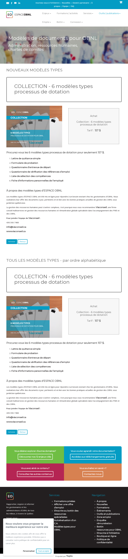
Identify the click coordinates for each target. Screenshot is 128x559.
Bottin (60, 22)
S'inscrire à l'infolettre (108, 533)
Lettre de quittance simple (25, 158)
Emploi (45, 22)
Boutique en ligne (106, 536)
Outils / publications (109, 13)
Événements (104, 510)
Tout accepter (43, 551)
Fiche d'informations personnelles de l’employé (37, 180)
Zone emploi (104, 517)
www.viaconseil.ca (16, 231)
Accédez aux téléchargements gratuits (93, 456)
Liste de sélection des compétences (31, 176)
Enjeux (45, 13)
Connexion (75, 22)
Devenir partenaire (81, 3)
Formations (103, 507)
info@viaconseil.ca (16, 227)
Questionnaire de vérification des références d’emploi (40, 172)
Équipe (65, 6)
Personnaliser (29, 551)
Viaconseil (101, 207)
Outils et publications (108, 514)
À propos (101, 501)
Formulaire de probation (24, 163)
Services (87, 13)
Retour (23, 242)
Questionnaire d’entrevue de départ (31, 167)
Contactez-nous (93, 474)
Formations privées (64, 501)
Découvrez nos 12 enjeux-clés (35, 456)
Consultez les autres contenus (35, 474)
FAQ (72, 6)
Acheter (11, 242)
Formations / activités (67, 13)
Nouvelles (66, 3)
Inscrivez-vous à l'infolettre (48, 3)
